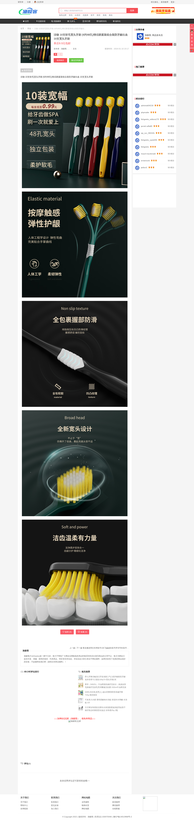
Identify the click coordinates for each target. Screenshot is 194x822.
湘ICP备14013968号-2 (122, 817)
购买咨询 (192, 39)
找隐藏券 (57, 21)
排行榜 (87, 21)
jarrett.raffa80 (146, 126)
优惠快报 (41, 21)
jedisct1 (144, 167)
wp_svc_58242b (148, 133)
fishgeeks (145, 147)
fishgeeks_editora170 (150, 119)
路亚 (98, 15)
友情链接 (24, 809)
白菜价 (77, 15)
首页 (27, 21)
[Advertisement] (74, 741)
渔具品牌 (62, 15)
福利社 (118, 21)
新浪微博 (116, 802)
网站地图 (85, 809)
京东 (75, 49)
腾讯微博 (116, 805)
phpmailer (145, 112)
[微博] (192, 50)
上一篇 (72, 648)
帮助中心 (24, 805)
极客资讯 (103, 21)
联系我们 (54, 802)
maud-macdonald (148, 154)
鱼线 (105, 15)
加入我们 (54, 809)
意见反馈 (54, 805)
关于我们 (24, 802)
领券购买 (60, 60)
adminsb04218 (147, 105)
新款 (111, 15)
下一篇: (103, 648)
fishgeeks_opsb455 (149, 140)
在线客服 (116, 809)
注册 (29, 2)
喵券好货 (85, 805)
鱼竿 (92, 15)
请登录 (20, 2)
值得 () (68, 632)
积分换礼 (154, 2)
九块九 (72, 21)
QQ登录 (40, 2)
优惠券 (85, 15)
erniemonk (145, 161)
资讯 (70, 15)
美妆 (29, 28)
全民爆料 (85, 802)
